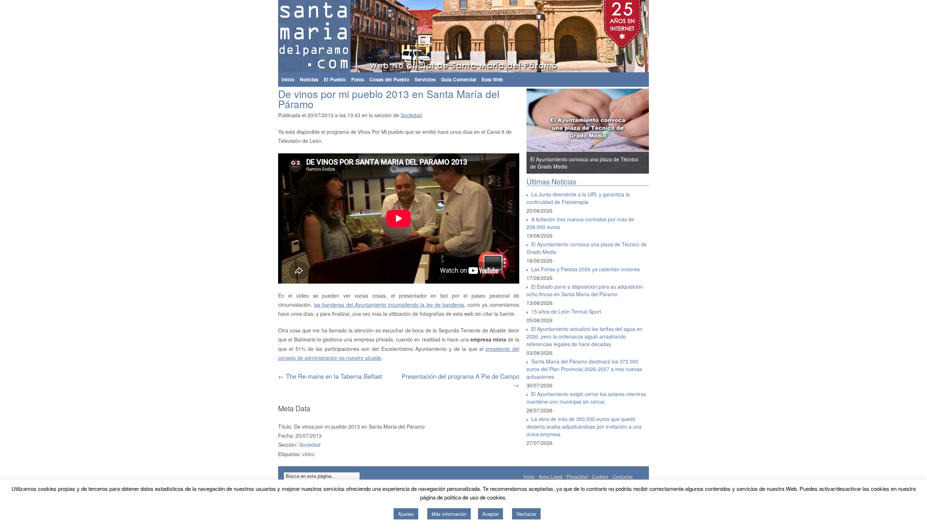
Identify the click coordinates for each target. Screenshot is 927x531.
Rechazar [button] (526, 513)
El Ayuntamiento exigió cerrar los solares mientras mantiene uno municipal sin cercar (586, 397)
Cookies (600, 476)
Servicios (425, 79)
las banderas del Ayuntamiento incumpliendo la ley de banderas (389, 304)
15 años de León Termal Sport (566, 311)
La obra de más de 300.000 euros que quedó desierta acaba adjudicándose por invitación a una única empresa (584, 426)
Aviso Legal (550, 476)
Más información (449, 513)
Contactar (623, 476)
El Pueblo (335, 79)
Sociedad (411, 115)
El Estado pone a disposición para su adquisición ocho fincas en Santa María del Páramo (585, 290)
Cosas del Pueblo (389, 79)
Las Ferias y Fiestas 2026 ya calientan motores (585, 269)
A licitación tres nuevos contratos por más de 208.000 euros (580, 223)
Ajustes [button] (406, 513)
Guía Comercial (458, 79)
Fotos (357, 79)
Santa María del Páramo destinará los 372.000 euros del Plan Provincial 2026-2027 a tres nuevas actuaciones (584, 369)
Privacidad (577, 476)
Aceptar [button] (490, 513)
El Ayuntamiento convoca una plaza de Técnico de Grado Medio (587, 248)
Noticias (309, 79)
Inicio (288, 79)
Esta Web (492, 79)
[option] (588, 131)
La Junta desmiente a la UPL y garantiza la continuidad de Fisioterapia (578, 198)
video (308, 454)
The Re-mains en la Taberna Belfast (330, 376)
